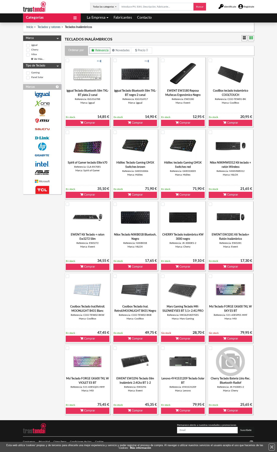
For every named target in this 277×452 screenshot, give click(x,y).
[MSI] (42, 120)
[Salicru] (42, 129)
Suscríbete (245, 430)
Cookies (99, 441)
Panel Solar (37, 77)
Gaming (35, 72)
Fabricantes (123, 17)
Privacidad (44, 441)
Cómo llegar (60, 441)
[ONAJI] (42, 112)
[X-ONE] (42, 103)
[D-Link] (42, 138)
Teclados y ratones (49, 27)
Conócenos (29, 441)
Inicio (29, 27)
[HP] (42, 146)
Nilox (34, 54)
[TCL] (42, 190)
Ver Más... (38, 59)
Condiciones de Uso (80, 441)
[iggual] (42, 94)
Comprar (89, 122)
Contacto (144, 17)
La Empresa (96, 17)
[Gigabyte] (42, 155)
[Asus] (42, 172)
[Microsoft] (42, 181)
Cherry (34, 49)
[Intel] (42, 164)
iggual (34, 45)
